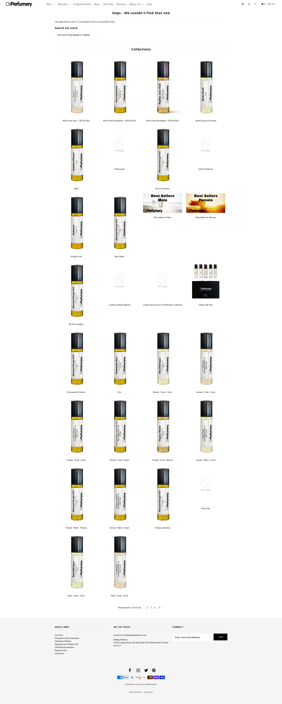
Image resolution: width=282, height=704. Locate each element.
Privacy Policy (148, 692)
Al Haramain (119, 169)
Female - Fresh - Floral (205, 392)
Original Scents (82, 4)
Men (49, 4)
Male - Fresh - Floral (119, 596)
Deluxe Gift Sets (206, 305)
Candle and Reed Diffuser (119, 305)
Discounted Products (76, 392)
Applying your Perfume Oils (66, 644)
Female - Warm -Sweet (119, 528)
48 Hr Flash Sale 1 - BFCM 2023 (76, 120)
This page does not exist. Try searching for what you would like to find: (85, 22)
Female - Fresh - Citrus (162, 392)
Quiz (149, 4)
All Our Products (162, 188)
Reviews (121, 4)
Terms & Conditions (135, 692)
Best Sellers (119, 256)
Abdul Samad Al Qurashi (205, 120)
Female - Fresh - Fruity (76, 460)
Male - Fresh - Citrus (76, 596)
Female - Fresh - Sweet (119, 460)
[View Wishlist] (255, 4)
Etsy (119, 392)
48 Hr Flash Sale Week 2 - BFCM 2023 (119, 120)
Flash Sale (206, 508)
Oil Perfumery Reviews (64, 647)
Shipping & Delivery (63, 641)
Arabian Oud (76, 256)
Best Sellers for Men (162, 217)
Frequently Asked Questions (67, 638)
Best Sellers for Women (206, 217)
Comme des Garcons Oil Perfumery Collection (162, 305)
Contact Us (59, 653)
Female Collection (162, 528)
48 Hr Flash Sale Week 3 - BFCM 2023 (162, 120)
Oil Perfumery (150, 684)
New (97, 4)
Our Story (59, 635)
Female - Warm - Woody (76, 528)
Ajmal (76, 188)
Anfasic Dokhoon (205, 169)
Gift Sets (108, 4)
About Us (135, 4)
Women (62, 4)
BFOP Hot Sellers (76, 324)
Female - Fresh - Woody (162, 460)
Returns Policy (61, 650)
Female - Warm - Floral (205, 460)
